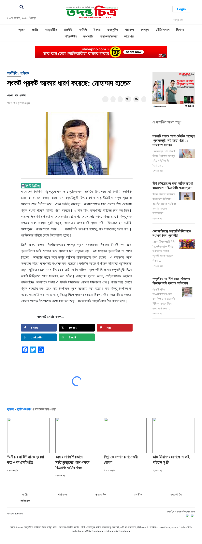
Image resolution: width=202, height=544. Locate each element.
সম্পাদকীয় (88, 36)
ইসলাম (97, 29)
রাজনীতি (68, 29)
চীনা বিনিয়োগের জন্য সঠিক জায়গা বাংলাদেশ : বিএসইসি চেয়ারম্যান (172, 185)
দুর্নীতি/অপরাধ (162, 29)
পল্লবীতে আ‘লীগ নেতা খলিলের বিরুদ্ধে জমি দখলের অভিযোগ (171, 281)
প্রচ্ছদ (22, 29)
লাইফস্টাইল (71, 36)
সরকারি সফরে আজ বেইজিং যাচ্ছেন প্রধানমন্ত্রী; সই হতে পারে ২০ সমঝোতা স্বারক (173, 140)
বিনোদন (180, 29)
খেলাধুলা (145, 29)
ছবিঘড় (25, 73)
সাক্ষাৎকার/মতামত (108, 36)
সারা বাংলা (129, 29)
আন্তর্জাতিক (51, 29)
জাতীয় (35, 29)
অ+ (128, 99)
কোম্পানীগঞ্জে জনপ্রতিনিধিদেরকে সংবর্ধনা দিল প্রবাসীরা (171, 233)
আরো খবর (129, 36)
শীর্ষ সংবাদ (25, 501)
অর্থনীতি (83, 29)
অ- (136, 99)
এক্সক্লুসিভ (112, 29)
